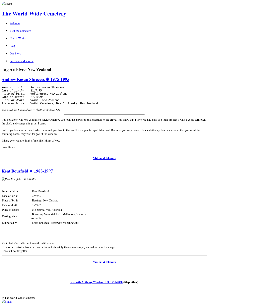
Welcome (15, 23)
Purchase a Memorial (21, 61)
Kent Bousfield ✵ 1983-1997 (27, 171)
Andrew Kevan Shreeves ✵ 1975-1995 (35, 79)
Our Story (15, 53)
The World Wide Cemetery (34, 13)
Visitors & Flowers (104, 158)
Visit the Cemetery (20, 31)
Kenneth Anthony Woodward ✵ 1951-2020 (96, 282)
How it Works (17, 38)
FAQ (12, 46)
